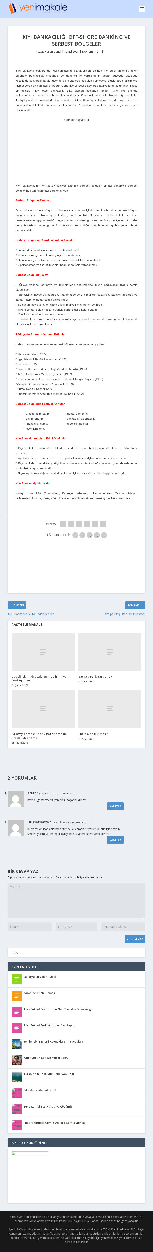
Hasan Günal (53, 51)
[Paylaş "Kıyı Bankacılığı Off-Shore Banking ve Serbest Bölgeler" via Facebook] (63, 524)
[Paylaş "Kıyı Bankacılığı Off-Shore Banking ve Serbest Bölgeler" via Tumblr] (87, 524)
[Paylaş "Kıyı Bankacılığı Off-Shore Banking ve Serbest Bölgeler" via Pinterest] (95, 524)
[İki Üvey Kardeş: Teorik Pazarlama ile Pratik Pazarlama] (43, 709)
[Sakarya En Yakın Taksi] (17, 979)
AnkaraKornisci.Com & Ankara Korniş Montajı (55, 1123)
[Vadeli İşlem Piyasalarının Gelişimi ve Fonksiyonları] (43, 652)
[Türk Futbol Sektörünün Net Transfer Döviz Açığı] (17, 1012)
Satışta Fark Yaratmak (95, 676)
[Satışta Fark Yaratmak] (109, 652)
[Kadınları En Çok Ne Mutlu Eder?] (17, 1060)
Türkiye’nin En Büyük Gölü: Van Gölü (49, 1074)
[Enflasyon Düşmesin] (109, 709)
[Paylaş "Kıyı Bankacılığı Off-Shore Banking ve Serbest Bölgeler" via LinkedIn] (103, 524)
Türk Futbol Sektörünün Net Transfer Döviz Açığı (58, 1009)
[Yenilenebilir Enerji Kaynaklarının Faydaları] (17, 1044)
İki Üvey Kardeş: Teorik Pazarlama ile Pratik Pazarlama (39, 735)
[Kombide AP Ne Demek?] (17, 996)
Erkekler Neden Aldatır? (40, 1090)
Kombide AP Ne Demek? (40, 993)
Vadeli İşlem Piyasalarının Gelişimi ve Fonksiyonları (39, 678)
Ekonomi (87, 51)
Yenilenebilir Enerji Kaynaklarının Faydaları (53, 1041)
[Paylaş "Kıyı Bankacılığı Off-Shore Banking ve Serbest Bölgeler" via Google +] (79, 524)
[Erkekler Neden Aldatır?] (17, 1093)
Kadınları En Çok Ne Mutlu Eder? (46, 1058)
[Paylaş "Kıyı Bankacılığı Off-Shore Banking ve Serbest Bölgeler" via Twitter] (71, 524)
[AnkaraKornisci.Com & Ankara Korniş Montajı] (17, 1125)
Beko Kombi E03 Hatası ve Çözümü (48, 1106)
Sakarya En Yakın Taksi (40, 977)
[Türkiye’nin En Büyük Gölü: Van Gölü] (17, 1077)
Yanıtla (115, 806)
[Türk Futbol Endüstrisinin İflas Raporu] (17, 1028)
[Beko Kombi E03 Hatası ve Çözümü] (17, 1109)
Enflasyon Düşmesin (93, 734)
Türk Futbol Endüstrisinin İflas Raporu (50, 1025)
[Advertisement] (76, 147)
